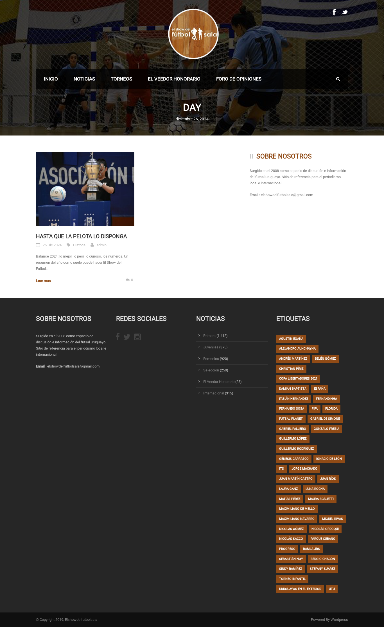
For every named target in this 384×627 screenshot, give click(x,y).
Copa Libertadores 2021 (298, 378)
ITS (281, 468)
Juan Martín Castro (296, 479)
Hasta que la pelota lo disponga (81, 236)
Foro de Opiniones (238, 79)
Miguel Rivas (332, 519)
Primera (209, 336)
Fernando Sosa (291, 408)
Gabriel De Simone (325, 419)
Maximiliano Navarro (297, 519)
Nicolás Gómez (291, 529)
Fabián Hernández (293, 399)
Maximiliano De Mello (297, 509)
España (320, 389)
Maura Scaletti (321, 499)
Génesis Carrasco (294, 459)
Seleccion (211, 370)
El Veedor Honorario (174, 79)
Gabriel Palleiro (292, 429)
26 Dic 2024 (52, 245)
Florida (331, 408)
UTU (332, 589)
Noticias (84, 79)
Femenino (211, 359)
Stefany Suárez (322, 569)
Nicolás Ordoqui (325, 529)
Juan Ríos (328, 479)
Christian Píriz (291, 369)
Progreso (287, 549)
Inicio (51, 79)
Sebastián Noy (291, 559)
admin (102, 245)
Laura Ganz (288, 489)
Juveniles (210, 347)
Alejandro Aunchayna (297, 348)
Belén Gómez (325, 358)
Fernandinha (326, 399)
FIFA (315, 408)
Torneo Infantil (292, 579)
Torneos (121, 79)
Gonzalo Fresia (326, 429)
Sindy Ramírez (290, 569)
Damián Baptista (292, 389)
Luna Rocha (315, 489)
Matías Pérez (290, 499)
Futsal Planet (291, 419)
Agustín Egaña (291, 339)
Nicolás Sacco (291, 539)
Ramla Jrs (311, 549)
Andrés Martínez (293, 358)
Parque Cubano (323, 539)
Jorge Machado (304, 468)
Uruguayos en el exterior (300, 589)
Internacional (213, 393)
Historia (79, 245)
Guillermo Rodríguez (296, 449)
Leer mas (43, 281)
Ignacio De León (329, 459)
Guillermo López (293, 438)
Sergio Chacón (323, 559)
